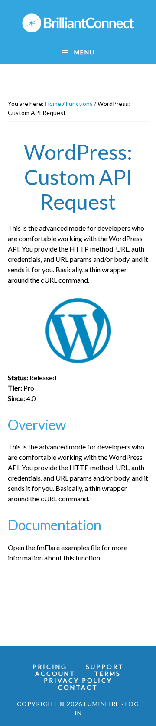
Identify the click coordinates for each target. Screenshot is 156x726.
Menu (84, 52)
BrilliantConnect (78, 23)
